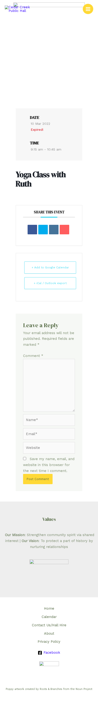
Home (49, 608)
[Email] (64, 229)
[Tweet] (43, 229)
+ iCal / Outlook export (50, 283)
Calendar (49, 617)
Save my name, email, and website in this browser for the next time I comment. (48, 465)
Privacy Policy (49, 641)
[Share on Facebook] (32, 229)
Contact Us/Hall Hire (49, 625)
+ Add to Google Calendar (50, 267)
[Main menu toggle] (88, 9)
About (49, 633)
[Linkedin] (54, 229)
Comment (33, 356)
